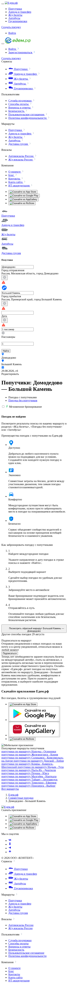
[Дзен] (10, 852)
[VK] (10, 840)
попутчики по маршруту (28, 751)
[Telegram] (10, 848)
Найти (6, 351)
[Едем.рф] (11, 2)
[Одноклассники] (10, 844)
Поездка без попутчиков (22, 400)
